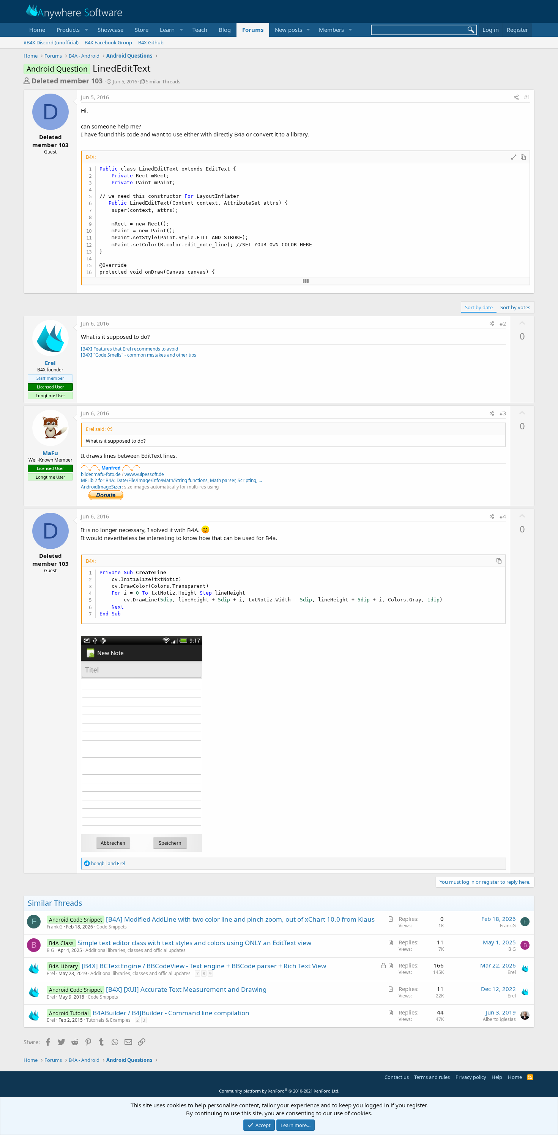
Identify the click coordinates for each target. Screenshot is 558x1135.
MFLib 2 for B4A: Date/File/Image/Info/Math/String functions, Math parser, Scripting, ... (171, 480)
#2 (503, 323)
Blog (225, 29)
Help (497, 1077)
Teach (199, 29)
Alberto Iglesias (499, 1019)
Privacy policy (471, 1077)
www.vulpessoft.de (144, 474)
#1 (527, 97)
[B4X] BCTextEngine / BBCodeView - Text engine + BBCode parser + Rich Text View (204, 965)
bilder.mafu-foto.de (101, 474)
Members (331, 29)
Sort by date (479, 307)
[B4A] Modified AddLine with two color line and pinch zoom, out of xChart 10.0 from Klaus (240, 919)
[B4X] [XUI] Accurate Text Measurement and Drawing (186, 989)
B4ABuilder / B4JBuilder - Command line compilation (171, 1012)
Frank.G (55, 927)
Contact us (397, 1077)
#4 (503, 516)
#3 (503, 413)
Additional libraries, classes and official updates (135, 950)
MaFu (50, 453)
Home (37, 29)
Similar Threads (163, 81)
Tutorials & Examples (108, 1020)
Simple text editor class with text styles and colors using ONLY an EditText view (194, 942)
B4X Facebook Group (108, 42)
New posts (288, 29)
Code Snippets (111, 927)
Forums (252, 29)
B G (50, 950)
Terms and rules (432, 1077)
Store (141, 29)
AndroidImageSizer (101, 487)
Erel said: (96, 429)
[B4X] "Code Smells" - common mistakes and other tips (138, 355)
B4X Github (151, 42)
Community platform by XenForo (279, 1091)
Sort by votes (515, 307)
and (108, 863)
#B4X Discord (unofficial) (51, 42)
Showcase (110, 29)
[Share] (516, 97)
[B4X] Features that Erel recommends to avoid (129, 349)
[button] (71, 30)
